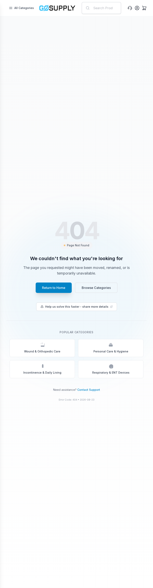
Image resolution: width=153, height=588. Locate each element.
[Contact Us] (130, 8)
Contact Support (88, 389)
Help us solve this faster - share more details (76, 306)
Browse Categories (96, 288)
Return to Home (53, 288)
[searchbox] (101, 8)
